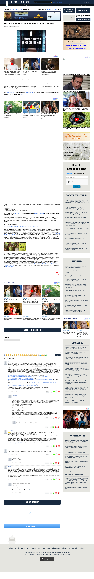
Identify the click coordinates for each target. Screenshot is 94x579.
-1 (51, 479)
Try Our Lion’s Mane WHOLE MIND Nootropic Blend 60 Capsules (21, 226)
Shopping (79, 5)
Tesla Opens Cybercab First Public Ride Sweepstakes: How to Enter (75, 466)
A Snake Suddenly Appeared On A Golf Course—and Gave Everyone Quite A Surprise (76, 128)
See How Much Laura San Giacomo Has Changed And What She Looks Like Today (30, 301)
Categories (85, 5)
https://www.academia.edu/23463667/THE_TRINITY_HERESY (21, 379)
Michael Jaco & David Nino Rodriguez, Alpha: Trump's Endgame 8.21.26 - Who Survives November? (76, 382)
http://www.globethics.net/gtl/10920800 (19, 384)
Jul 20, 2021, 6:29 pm (12, 454)
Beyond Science (29, 5)
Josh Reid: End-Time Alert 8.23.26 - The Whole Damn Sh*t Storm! (75, 353)
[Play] (76, 31)
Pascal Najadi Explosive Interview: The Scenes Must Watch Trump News (75, 311)
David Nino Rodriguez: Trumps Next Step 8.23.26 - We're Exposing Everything (75, 208)
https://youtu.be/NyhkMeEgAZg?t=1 (15, 442)
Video (63, 5)
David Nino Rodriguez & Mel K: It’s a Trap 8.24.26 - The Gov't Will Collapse (75, 244)
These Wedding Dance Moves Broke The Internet (75, 428)
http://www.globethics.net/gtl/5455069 (16, 375)
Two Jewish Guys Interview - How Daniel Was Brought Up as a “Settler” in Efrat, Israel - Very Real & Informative (76, 441)
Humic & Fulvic (29, 92)
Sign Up (88, 2)
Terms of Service (47, 548)
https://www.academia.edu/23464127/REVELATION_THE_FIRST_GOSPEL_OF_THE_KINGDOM (29, 376)
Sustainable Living (46, 5)
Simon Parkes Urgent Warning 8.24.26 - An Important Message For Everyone (76, 213)
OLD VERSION (83, 11)
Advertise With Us (19, 548)
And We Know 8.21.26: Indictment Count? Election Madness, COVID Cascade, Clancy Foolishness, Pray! (76, 396)
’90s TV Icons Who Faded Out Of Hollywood (12, 114)
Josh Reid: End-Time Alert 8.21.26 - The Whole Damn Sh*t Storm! (75, 401)
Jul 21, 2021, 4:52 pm (16, 417)
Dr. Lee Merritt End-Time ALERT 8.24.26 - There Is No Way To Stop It (75, 291)
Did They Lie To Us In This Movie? (69, 333)
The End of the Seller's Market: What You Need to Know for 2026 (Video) (75, 266)
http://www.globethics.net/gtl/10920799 (44, 379)
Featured (12, 5)
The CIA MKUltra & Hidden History (74, 474)
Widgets (82, 548)
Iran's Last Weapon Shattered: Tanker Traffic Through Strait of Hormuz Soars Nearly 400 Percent (76, 363)
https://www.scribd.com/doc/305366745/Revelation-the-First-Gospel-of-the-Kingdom (25, 374)
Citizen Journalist (39, 213)
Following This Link (10, 266)
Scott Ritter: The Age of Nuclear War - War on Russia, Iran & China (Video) (76, 358)
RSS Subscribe (73, 548)
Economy (17, 5)
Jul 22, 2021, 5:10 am (12, 479)
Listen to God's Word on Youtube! (77, 45)
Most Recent (73, 5)
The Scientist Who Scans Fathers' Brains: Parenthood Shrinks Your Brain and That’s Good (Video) (76, 286)
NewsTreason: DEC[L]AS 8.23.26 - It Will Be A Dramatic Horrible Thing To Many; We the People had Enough (77, 224)
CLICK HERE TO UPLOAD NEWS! (83, 19)
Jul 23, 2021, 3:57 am (16, 492)
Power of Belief (37, 5)
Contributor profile (17, 18)
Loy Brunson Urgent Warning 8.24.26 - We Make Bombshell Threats (76, 306)
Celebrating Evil (69, 471)
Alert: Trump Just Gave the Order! (73, 276)
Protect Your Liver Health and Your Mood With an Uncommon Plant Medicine (76, 457)
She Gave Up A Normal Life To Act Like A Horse (76, 74)
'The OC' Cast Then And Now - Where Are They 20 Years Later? (49, 115)
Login (84, 2)
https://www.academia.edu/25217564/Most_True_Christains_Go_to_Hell (23, 385)
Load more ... (32, 526)
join (11, 208)
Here (22, 94)
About (11, 548)
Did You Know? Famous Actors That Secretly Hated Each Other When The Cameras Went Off (76, 109)
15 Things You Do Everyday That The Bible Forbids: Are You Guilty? (83, 334)
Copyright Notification (60, 548)
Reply (47, 391)
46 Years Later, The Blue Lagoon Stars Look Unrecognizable (32, 319)
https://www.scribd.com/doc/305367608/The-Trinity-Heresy (21, 378)
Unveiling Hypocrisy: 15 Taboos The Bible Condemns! (51, 319)
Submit (77, 186)
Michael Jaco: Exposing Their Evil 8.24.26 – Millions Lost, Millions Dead (76, 296)
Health (22, 5)
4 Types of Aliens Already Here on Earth (75, 452)
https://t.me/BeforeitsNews (71, 155)
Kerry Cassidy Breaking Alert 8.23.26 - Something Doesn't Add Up (74, 239)
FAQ (28, 548)
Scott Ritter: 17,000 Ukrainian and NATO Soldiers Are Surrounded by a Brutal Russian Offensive (76, 376)
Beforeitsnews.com (16, 9)
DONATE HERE (69, 11)
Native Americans (10, 92)
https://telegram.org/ (84, 150)
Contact (33, 548)
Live (60, 5)
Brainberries (6, 117)
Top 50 (67, 5)
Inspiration (55, 5)
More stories (25, 18)
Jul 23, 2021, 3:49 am (20, 427)
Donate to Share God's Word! (77, 48)
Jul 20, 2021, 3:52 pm (12, 391)
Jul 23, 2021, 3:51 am (16, 462)
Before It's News (19, 2)
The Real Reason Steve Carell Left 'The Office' (76, 91)
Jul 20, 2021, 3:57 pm (12, 445)
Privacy (39, 548)
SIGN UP (69, 173)
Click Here (17, 213)
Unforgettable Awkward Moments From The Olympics (31, 114)
